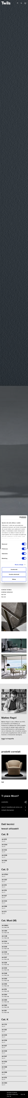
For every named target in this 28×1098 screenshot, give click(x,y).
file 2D (3, 597)
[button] (5, 667)
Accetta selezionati (14, 574)
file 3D (3, 594)
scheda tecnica (6, 589)
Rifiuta (14, 579)
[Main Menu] (25, 3)
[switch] (24, 549)
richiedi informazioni (7, 810)
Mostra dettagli (19, 564)
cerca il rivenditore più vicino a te (11, 807)
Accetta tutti (14, 569)
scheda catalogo (7, 592)
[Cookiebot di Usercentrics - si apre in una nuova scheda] (19, 517)
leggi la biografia (7, 739)
